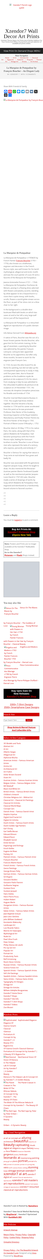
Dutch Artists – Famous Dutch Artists (19, 823)
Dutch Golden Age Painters (15, 825)
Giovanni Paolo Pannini (13, 882)
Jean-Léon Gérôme (11, 916)
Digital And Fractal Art (13, 817)
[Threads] (6, 95)
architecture (8, 1141)
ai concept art (15, 1138)
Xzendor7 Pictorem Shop (21, 532)
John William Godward (13, 919)
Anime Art (8, 766)
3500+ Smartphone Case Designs (21, 707)
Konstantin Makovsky (12, 922)
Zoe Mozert (8, 1007)
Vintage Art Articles (11, 987)
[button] (22, 51)
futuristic (27, 1151)
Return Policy (9, 1234)
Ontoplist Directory (11, 1242)
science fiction (17, 1168)
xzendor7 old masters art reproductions (21, 1182)
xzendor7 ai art (15, 1173)
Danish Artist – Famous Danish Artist (19, 811)
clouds (32, 1145)
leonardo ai (12, 1157)
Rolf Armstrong (10, 959)
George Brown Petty (12, 871)
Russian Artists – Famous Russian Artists (20, 965)
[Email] (27, 91)
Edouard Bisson (10, 834)
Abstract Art (8, 746)
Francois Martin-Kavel (13, 862)
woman (21, 1170)
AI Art (6, 749)
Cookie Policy (14, 1237)
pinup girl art (8, 1161)
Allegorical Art (9, 755)
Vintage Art (8, 984)
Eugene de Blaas (10, 851)
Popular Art (8, 950)
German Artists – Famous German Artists (20, 874)
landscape (23, 1155)
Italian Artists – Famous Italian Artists (19, 911)
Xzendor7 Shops (10, 996)
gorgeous (8, 1154)
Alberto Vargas (10, 752)
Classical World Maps (12, 806)
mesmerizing (26, 1158)
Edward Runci (9, 837)
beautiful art (32, 1142)
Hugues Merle (9, 902)
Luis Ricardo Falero (11, 928)
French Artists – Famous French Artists (19, 865)
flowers (14, 1151)
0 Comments (31, 74)
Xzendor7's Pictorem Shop (21, 696)
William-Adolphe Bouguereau (16, 990)
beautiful (21, 1141)
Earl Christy (8, 828)
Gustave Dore (9, 888)
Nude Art (7, 936)
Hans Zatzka (9, 894)
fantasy (30, 1148)
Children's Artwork (11, 794)
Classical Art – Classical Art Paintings (18, 800)
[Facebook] (6, 91)
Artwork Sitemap (10, 1230)
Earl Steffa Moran (11, 831)
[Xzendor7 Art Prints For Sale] (21, 579)
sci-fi (10, 1168)
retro (6, 1167)
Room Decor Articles (12, 962)
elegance (17, 1148)
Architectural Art (10, 769)
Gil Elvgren (8, 877)
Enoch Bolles (9, 848)
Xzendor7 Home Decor (13, 993)
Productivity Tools (11, 956)
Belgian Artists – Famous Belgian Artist (19, 783)
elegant (23, 1148)
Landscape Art (9, 925)
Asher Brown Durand (12, 774)
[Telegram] (23, 91)
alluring (26, 1138)
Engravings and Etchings (13, 845)
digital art (8, 1148)
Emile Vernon (9, 843)
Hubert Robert (9, 899)
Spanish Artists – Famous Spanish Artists (20, 970)
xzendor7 (30, 1170)
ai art (6, 1138)
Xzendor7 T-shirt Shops (13, 1001)
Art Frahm (8, 772)
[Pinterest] (10, 91)
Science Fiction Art (11, 967)
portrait (23, 1161)
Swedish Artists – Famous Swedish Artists (21, 976)
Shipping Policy (27, 1237)
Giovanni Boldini (10, 879)
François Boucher (23, 260)
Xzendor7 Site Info (11, 999)
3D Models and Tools (12, 743)
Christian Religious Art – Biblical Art (18, 797)
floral (8, 1151)
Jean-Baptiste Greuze (12, 913)
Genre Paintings (10, 868)
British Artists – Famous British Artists (19, 791)
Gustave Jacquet (10, 891)
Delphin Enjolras (10, 814)
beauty (9, 1144)
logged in (18, 520)
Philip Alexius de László (13, 945)
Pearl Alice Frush (10, 939)
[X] (36, 91)
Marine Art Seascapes (12, 930)
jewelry (16, 1155)
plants (15, 1161)
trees (6, 1171)
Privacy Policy (21, 1234)
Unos (34, 1253)
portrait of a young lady (27, 1164)
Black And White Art (12, 789)
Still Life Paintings (11, 973)
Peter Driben (9, 942)
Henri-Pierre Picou (11, 896)
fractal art (21, 1151)
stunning (33, 1167)
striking (25, 1168)
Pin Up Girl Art (10, 948)
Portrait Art (8, 953)
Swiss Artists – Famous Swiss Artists (18, 979)
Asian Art (7, 777)
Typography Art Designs (13, 982)
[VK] (31, 91)
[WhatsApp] (14, 91)
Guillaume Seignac (11, 885)
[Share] (10, 95)
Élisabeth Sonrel (10, 840)
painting (35, 1158)
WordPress (18, 1256)
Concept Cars (9, 808)
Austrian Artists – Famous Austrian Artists (21, 780)
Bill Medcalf (8, 786)
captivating (22, 1145)
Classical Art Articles (12, 803)
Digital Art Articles (11, 820)
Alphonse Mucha (10, 757)
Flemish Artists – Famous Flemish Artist (20, 857)
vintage (12, 1170)
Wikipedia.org (30, 333)
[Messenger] (18, 91)
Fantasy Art (8, 854)
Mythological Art (10, 933)
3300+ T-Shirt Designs (21, 704)
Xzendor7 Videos (10, 1004)
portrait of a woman (13, 1164)
